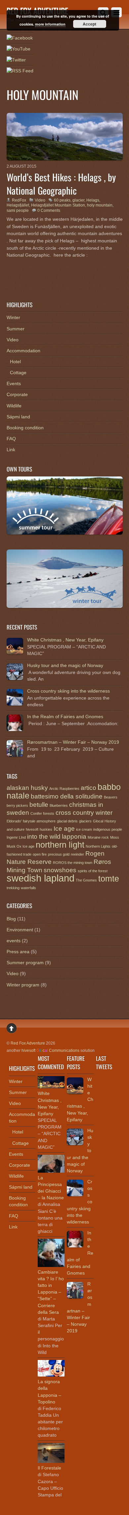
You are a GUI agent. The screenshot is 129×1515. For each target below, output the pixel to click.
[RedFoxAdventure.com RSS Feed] (20, 71)
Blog (11, 918)
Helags (92, 200)
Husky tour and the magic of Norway (65, 665)
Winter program (23, 984)
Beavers (110, 797)
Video (40, 200)
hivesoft (32, 829)
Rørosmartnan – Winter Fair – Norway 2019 (73, 742)
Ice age (64, 828)
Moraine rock (98, 837)
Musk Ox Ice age (20, 846)
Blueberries (59, 805)
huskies (46, 829)
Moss (114, 837)
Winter (13, 317)
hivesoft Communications (50, 1050)
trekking (13, 888)
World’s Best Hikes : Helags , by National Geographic (61, 183)
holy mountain (99, 205)
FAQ (11, 438)
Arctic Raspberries (64, 789)
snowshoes (60, 870)
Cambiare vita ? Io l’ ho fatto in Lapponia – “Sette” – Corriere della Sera (51, 1292)
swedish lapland (40, 878)
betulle (38, 804)
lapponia (74, 836)
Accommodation (23, 350)
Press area (18, 951)
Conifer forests (42, 813)
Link (11, 449)
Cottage (18, 372)
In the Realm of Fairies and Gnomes (65, 716)
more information (50, 24)
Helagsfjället (18, 205)
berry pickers (17, 805)
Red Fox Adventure (28, 1043)
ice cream (84, 829)
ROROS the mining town (72, 863)
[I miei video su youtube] (18, 49)
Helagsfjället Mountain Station (58, 205)
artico (88, 787)
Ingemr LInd (16, 837)
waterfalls (28, 888)
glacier (78, 200)
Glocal (98, 821)
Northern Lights (98, 846)
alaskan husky (27, 787)
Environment (20, 929)
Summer (15, 328)
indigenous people (107, 829)
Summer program (25, 962)
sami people (18, 210)
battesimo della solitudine (67, 796)
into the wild (44, 836)
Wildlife (14, 405)
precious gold (58, 854)
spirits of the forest (93, 871)
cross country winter (84, 812)
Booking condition (25, 427)
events (14, 940)
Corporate (17, 394)
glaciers (85, 821)
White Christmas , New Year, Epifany (65, 639)
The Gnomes (86, 880)
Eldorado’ (14, 821)
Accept (89, 24)
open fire (40, 854)
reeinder (77, 854)
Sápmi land (18, 416)
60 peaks (62, 200)
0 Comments (48, 210)
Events (14, 383)
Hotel (15, 361)
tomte (108, 878)
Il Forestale (49, 1468)
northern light (60, 844)
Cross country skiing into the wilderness (68, 691)
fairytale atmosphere (39, 821)
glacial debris (67, 821)
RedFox (19, 200)
